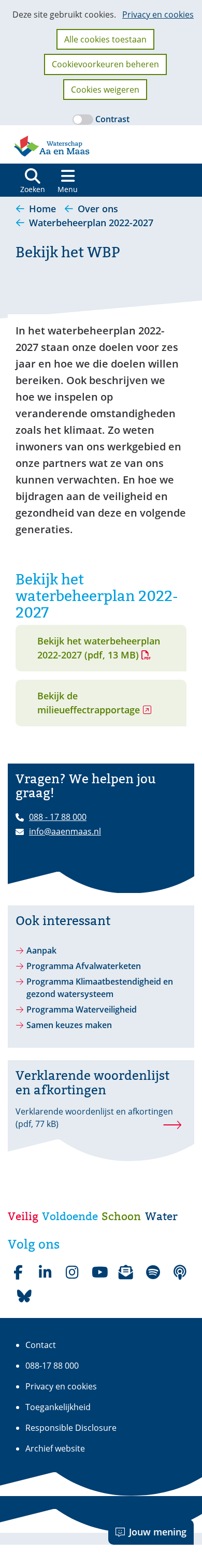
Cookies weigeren (105, 89)
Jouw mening (157, 1532)
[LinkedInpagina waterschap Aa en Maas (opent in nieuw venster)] (45, 1272)
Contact (40, 1345)
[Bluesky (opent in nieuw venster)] (24, 1296)
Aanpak (41, 950)
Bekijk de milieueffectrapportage (107, 708)
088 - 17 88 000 (57, 817)
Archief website (55, 1448)
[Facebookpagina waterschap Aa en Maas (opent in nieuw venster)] (18, 1272)
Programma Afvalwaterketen (83, 966)
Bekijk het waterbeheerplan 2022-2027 (98, 648)
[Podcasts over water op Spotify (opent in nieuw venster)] (179, 1272)
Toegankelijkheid (58, 1407)
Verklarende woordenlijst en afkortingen (94, 1118)
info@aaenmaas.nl (65, 831)
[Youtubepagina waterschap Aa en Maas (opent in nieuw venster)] (99, 1272)
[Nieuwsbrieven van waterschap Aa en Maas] (126, 1272)
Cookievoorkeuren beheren (105, 64)
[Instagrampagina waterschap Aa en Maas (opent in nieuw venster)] (72, 1272)
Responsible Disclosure (71, 1427)
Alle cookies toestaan (105, 39)
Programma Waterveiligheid (81, 1009)
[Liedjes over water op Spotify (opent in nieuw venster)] (152, 1272)
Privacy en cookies (158, 14)
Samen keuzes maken (69, 1025)
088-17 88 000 (52, 1365)
